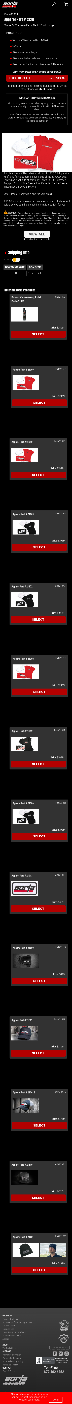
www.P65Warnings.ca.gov (14, 225)
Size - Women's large (25, 52)
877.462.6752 (54, 1372)
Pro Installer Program (12, 1358)
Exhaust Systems (10, 1319)
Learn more (33, 1399)
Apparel (6, 1339)
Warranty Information (12, 1355)
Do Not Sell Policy (10, 1365)
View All (37, 234)
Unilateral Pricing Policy (13, 1361)
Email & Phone (9, 1371)
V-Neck (17, 46)
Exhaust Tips (8, 1329)
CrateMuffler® (9, 1326)
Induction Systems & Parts (14, 1332)
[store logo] (10, 4)
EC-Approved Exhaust (12, 1336)
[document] (36, 1398)
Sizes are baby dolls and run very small (35, 58)
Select (38, 334)
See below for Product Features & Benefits (38, 64)
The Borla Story (9, 1348)
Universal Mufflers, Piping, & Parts (17, 1322)
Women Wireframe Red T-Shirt (30, 40)
